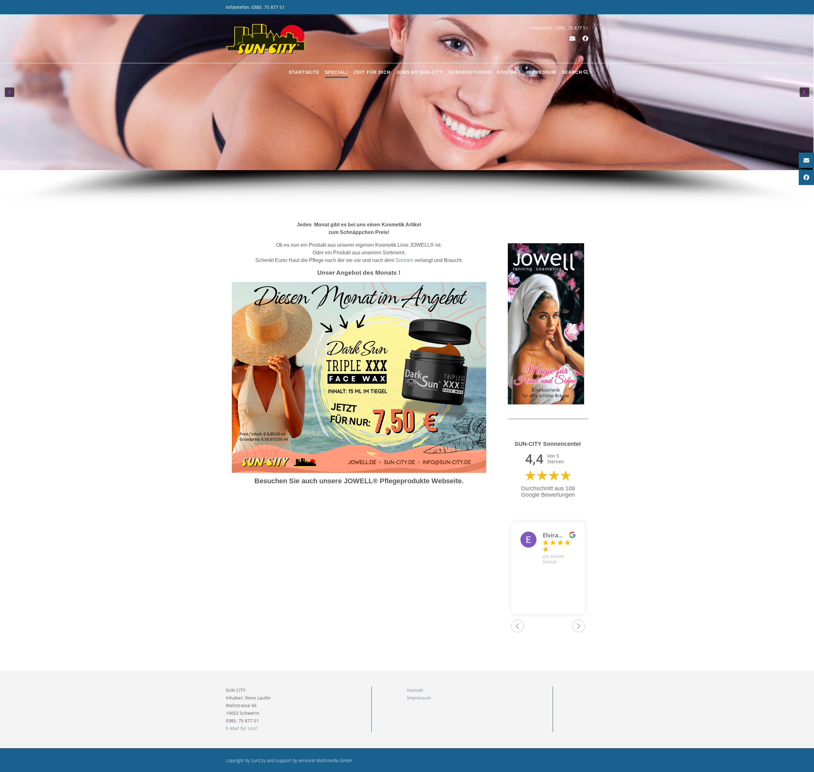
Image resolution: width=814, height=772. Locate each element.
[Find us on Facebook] (585, 38)
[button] (9, 92)
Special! (336, 72)
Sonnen (404, 260)
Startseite (304, 72)
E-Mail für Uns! (242, 728)
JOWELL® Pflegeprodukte (387, 481)
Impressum (541, 72)
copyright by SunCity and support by (262, 760)
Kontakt (509, 72)
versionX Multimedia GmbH (325, 760)
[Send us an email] (572, 38)
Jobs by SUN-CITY (419, 72)
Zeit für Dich (372, 72)
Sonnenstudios (470, 72)
